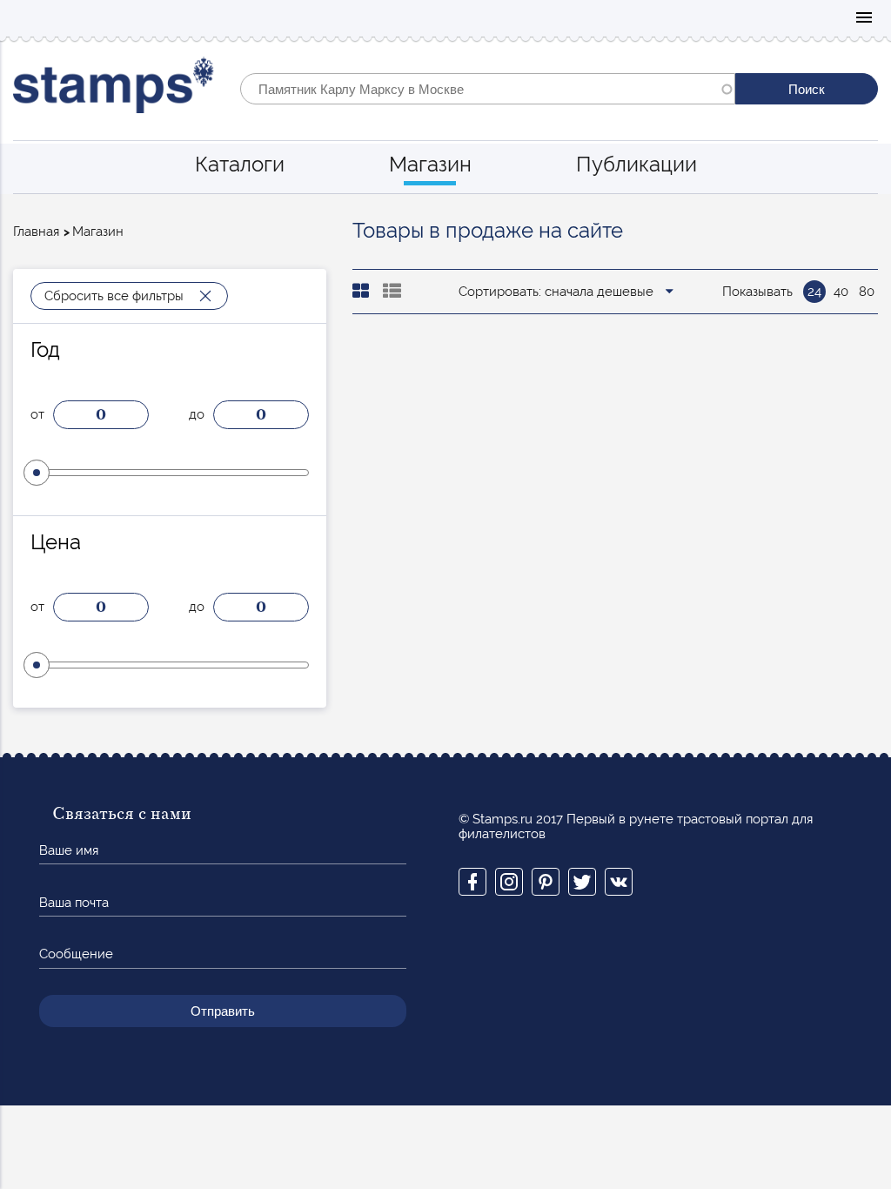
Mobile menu (864, 18)
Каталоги (240, 164)
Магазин (430, 164)
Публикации (636, 164)
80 (866, 291)
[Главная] (113, 89)
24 (814, 291)
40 (841, 291)
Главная (36, 231)
